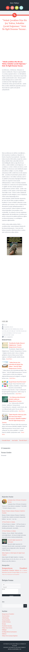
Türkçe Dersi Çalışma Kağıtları (10, 635)
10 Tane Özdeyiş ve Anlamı (9, 531)
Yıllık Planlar (5, 618)
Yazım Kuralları (6, 620)
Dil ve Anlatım (23, 570)
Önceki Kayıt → (24, 440)
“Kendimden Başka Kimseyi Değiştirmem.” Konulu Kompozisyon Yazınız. (17, 345)
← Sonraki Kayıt (5, 440)
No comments (8, 337)
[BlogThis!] (4, 321)
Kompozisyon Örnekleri (11, 329)
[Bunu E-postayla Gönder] (2, 321)
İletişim (4, 624)
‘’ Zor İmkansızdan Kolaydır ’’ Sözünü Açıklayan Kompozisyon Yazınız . (17, 399)
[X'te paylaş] (5, 321)
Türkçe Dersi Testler (7, 628)
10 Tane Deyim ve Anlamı (8, 522)
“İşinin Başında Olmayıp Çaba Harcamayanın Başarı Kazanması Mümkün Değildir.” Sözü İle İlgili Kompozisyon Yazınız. (14, 418)
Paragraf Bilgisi (15, 572)
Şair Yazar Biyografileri (14, 574)
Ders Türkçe (14, 3)
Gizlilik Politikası (6, 622)
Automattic (12, 647)
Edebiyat (17, 570)
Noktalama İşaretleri (7, 572)
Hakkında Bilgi (8, 327)
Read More (9, 359)
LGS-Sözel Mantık (23, 572)
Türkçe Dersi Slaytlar (6, 574)
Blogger (14, 645)
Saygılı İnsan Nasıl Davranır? (17, 382)
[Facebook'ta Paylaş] (7, 321)
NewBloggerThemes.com (14, 649)
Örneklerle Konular (8, 570)
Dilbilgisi (4, 630)
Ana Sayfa (15, 440)
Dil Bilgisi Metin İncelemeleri (9, 632)
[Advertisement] (14, 46)
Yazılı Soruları (5, 616)
